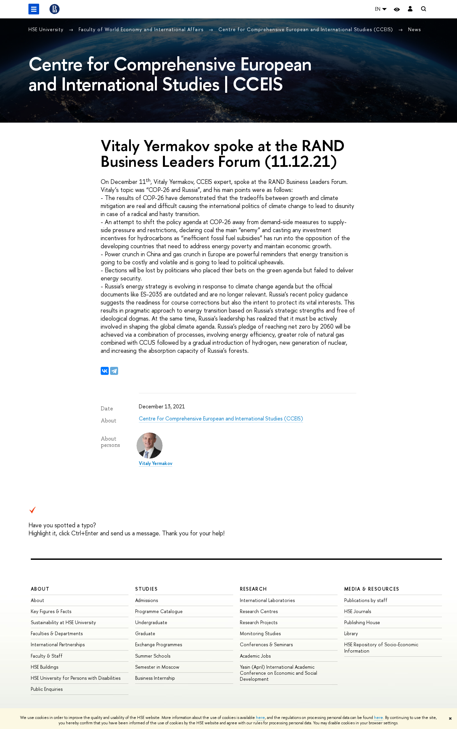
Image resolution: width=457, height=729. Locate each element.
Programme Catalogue (159, 611)
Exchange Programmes (158, 644)
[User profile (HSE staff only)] (410, 9)
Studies (146, 589)
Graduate (145, 633)
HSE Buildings (44, 667)
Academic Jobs (255, 656)
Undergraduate (151, 622)
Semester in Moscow (157, 667)
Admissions (146, 600)
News (414, 29)
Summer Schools (152, 656)
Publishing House (362, 622)
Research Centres (259, 611)
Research (253, 589)
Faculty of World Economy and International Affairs (142, 29)
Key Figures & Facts (51, 611)
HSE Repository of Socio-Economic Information (381, 647)
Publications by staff (365, 600)
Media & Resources (371, 589)
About (40, 589)
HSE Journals (357, 611)
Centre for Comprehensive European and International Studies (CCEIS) (306, 29)
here (260, 717)
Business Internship (155, 678)
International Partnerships (58, 644)
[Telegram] (114, 371)
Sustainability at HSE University (63, 622)
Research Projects (258, 622)
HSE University (46, 29)
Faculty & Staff (47, 656)
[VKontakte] (105, 371)
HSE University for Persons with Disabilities (75, 678)
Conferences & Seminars (266, 644)
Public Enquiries (47, 689)
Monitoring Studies (260, 633)
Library (351, 633)
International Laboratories (267, 600)
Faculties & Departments (57, 633)
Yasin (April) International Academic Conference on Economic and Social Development (278, 673)
